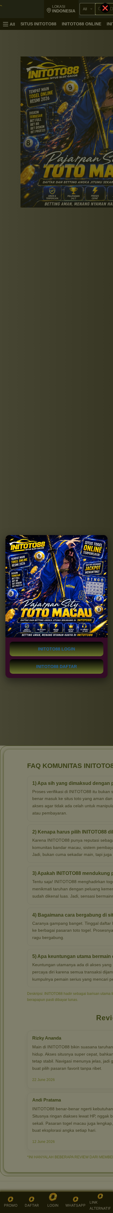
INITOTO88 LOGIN (56, 649)
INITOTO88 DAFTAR (56, 666)
